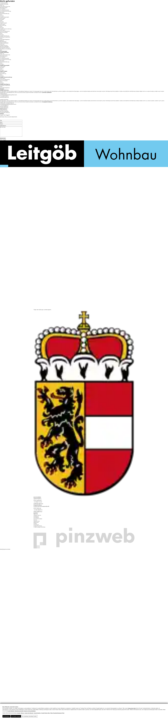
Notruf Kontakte (3, 32)
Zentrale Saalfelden (4, 46)
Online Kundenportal (5, 31)
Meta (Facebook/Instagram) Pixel (57, 713)
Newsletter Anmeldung (5, 48)
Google (18, 713)
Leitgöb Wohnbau (4, 4)
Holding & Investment (5, 37)
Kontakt (2, 15)
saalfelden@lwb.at (5, 97)
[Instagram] (84, 308)
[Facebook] (84, 207)
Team (1, 14)
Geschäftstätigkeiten (5, 39)
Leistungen (2, 18)
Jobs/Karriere (37, 521)
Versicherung (3, 25)
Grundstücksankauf (4, 10)
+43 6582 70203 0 (5, 96)
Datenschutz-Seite (132, 708)
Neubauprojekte (3, 7)
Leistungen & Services (5, 6)
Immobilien (2, 8)
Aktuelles (2, 12)
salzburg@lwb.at (4, 106)
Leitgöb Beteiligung (4, 36)
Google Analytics (37, 713)
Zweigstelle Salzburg (5, 47)
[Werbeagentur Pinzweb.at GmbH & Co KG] (84, 548)
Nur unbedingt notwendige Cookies (29, 716)
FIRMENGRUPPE (4, 3)
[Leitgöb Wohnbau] (84, 166)
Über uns (2, 5)
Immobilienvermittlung (5, 11)
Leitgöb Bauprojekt (4, 17)
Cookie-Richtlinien (38, 525)
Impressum (36, 516)
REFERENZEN (3, 41)
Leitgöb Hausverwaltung (5, 28)
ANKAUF (2, 40)
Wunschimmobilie (38, 518)
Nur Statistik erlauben (15, 716)
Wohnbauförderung (4, 13)
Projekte (2, 19)
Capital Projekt (3, 23)
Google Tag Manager (29, 713)
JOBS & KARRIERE (4, 43)
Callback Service (3, 45)
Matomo (22, 713)
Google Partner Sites (45, 713)
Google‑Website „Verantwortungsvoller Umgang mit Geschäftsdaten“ (21, 710)
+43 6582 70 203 (38, 502)
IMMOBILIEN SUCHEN (5, 549)
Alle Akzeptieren (6, 716)
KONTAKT (2, 44)
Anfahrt (35, 523)
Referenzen (36, 522)
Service (35, 520)
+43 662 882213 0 (4, 105)
